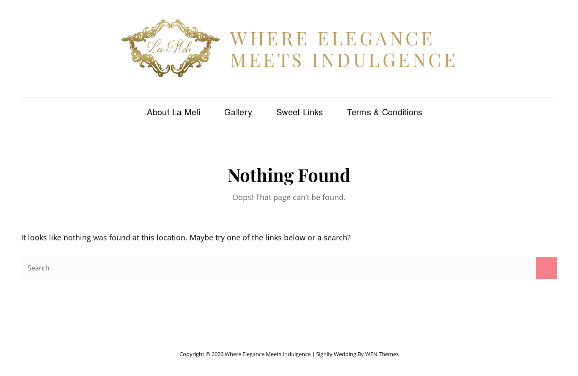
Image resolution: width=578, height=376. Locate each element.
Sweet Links (299, 112)
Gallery (238, 112)
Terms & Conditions (384, 112)
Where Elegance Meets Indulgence (344, 48)
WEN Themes (382, 354)
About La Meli (173, 112)
